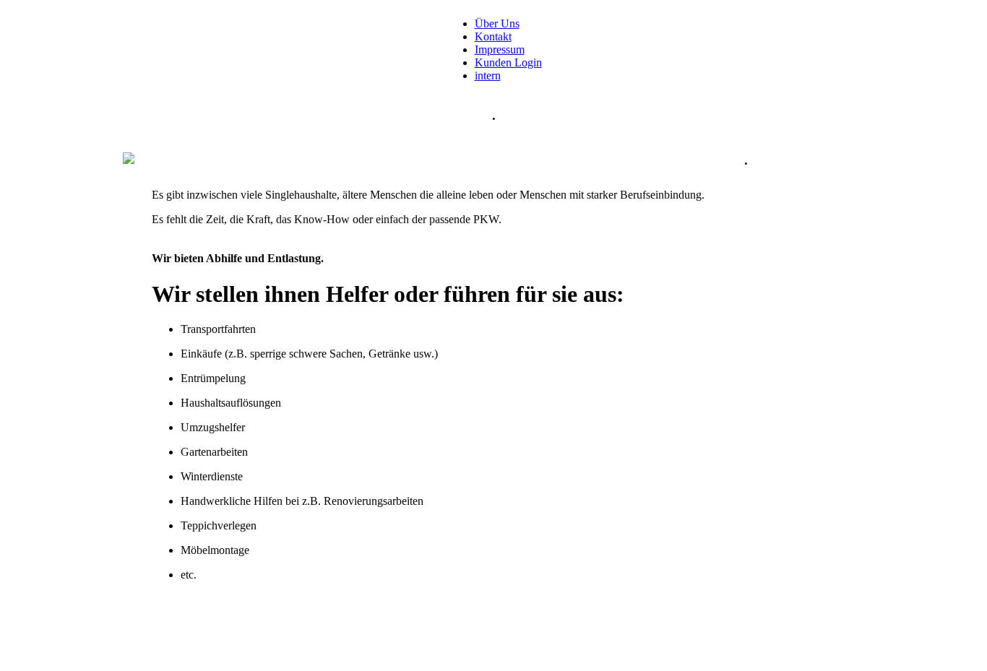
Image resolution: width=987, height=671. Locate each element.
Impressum (500, 49)
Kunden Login (508, 62)
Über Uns (497, 23)
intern (488, 75)
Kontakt (493, 36)
